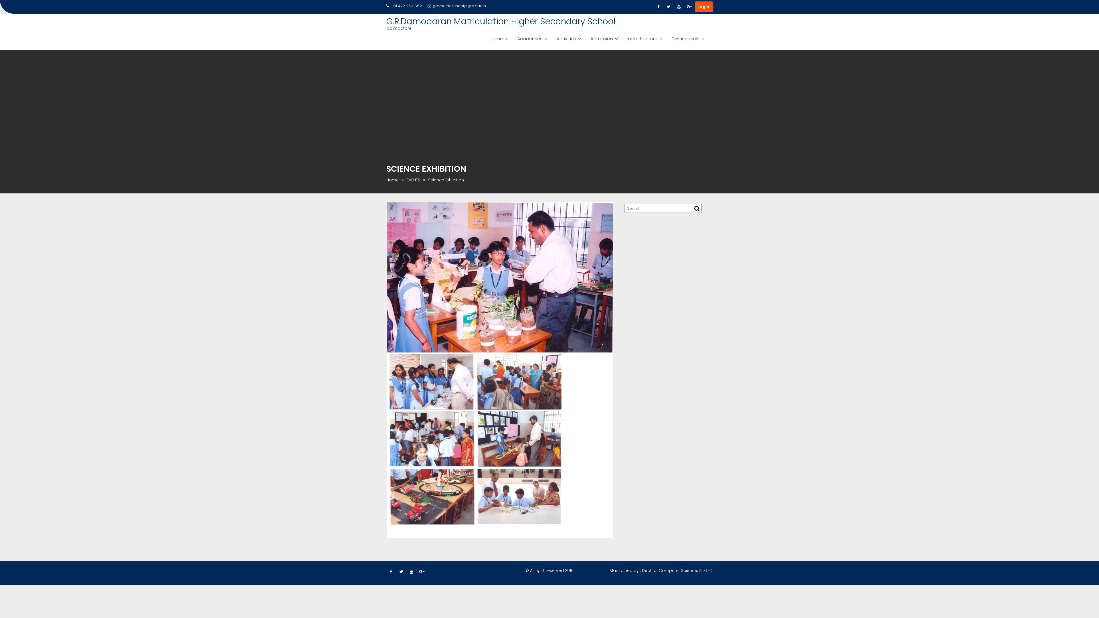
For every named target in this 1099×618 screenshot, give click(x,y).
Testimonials (685, 38)
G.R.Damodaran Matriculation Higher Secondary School (501, 21)
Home (496, 38)
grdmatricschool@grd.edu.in (459, 6)
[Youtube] (678, 6)
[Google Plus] (689, 6)
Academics (529, 38)
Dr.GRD (706, 570)
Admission (601, 38)
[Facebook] (658, 6)
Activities (566, 38)
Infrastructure (642, 38)
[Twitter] (668, 6)
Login (703, 6)
